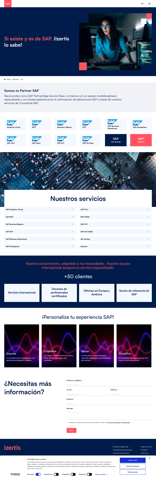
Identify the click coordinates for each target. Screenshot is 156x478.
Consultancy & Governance (122, 450)
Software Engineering (120, 447)
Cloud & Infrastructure (121, 453)
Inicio (9, 79)
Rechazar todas (133, 472)
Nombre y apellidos (74, 380)
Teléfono (113, 390)
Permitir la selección (132, 466)
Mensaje (70, 408)
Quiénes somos (146, 447)
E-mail (69, 390)
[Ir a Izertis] (7, 3)
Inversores (144, 453)
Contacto (144, 450)
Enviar (71, 430)
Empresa (70, 399)
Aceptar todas (132, 460)
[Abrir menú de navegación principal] (149, 3)
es (142, 3)
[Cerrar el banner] (149, 458)
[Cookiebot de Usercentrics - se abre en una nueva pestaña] (15, 474)
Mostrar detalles (100, 474)
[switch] (56, 474)
